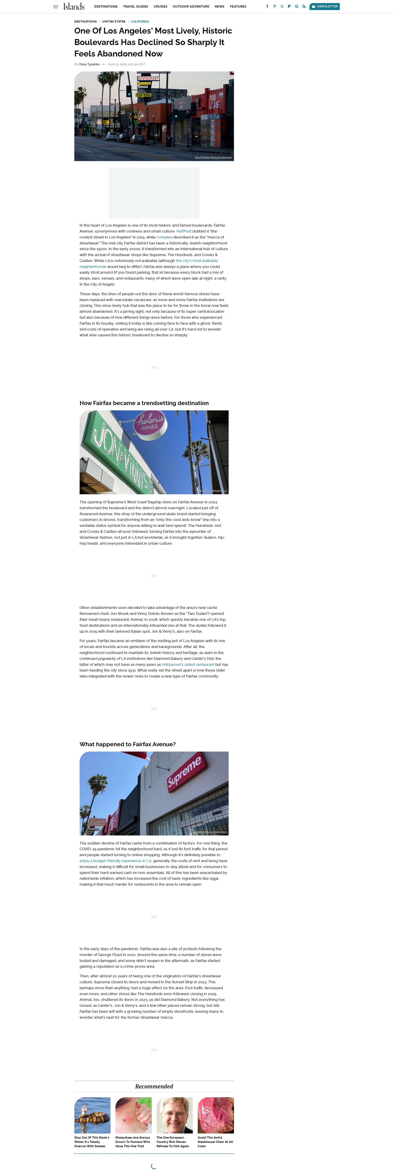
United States (114, 21)
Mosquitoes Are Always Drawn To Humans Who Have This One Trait (132, 1142)
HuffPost (183, 231)
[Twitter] (282, 7)
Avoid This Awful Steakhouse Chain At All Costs (215, 1142)
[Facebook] (267, 7)
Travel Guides (135, 6)
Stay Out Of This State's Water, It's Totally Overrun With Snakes (91, 1142)
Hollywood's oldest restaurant (188, 664)
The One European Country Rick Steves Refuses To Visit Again (173, 1142)
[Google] (297, 7)
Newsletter (327, 6)
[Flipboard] (289, 7)
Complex (164, 237)
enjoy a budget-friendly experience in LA (115, 861)
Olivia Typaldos (89, 64)
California (140, 21)
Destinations (105, 6)
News (219, 6)
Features (238, 6)
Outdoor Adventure (191, 6)
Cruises (160, 6)
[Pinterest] (275, 7)
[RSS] (304, 7)
